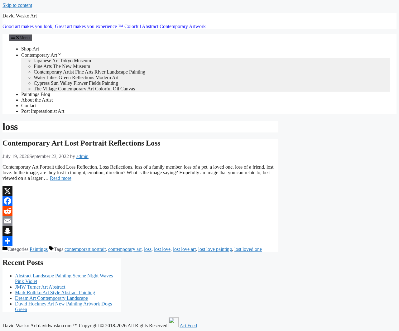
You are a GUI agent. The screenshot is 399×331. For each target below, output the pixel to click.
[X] (140, 191)
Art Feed (188, 325)
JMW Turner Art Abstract (40, 287)
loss (147, 249)
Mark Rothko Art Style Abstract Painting (55, 292)
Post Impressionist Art (42, 111)
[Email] (140, 221)
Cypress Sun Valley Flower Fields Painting (76, 83)
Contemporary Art (39, 55)
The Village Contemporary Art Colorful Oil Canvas (84, 88)
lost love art (184, 249)
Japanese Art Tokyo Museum (62, 60)
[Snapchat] (140, 231)
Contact (28, 105)
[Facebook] (140, 201)
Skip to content (17, 5)
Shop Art (30, 48)
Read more (60, 178)
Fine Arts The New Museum (62, 66)
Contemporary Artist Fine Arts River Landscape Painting (89, 71)
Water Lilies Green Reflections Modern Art (76, 77)
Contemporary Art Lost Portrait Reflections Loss (81, 143)
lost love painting (215, 249)
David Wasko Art (19, 15)
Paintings (39, 249)
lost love (162, 249)
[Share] (140, 241)
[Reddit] (140, 211)
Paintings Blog (35, 94)
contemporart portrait (85, 249)
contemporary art (125, 249)
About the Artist (37, 100)
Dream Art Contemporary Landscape (51, 298)
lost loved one (248, 249)
